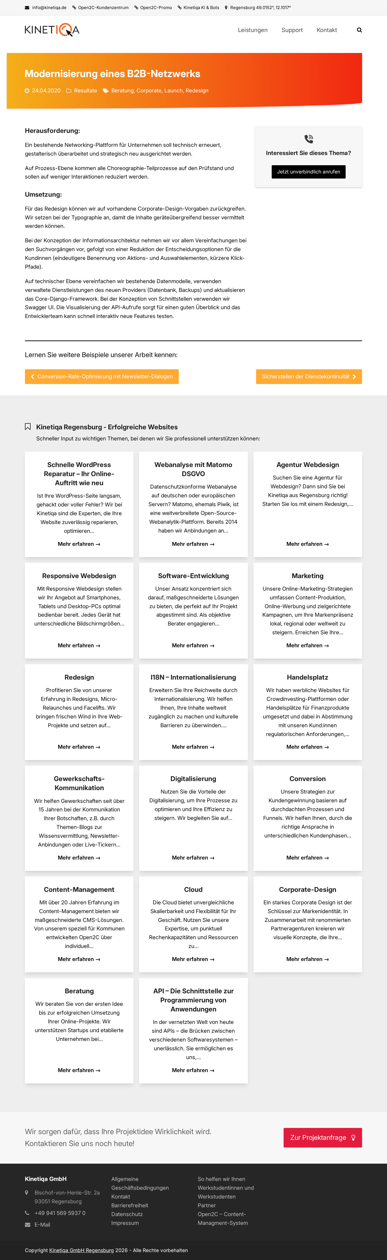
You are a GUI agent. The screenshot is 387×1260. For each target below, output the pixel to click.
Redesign (197, 90)
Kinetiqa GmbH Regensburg (81, 1250)
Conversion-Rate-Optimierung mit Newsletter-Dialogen (105, 376)
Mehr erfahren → (79, 544)
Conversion (308, 779)
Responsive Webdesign (79, 576)
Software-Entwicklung (193, 576)
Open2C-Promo (156, 7)
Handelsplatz (307, 677)
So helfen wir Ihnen (221, 1179)
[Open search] (359, 30)
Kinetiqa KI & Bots (201, 7)
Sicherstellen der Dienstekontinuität (306, 376)
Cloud (193, 889)
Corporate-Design (307, 889)
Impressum (125, 1223)
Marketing (308, 576)
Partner (207, 1205)
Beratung (122, 90)
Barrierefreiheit (129, 1205)
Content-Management (79, 889)
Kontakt (120, 1196)
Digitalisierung (193, 779)
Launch (173, 90)
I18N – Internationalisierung (193, 677)
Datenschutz (127, 1214)
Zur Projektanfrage (318, 1137)
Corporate (149, 90)
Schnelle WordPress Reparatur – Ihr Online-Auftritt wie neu (79, 474)
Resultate (85, 90)
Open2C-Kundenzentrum (103, 7)
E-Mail (42, 1224)
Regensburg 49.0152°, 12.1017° (260, 7)
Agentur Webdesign (308, 465)
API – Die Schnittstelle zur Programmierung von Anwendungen (193, 1000)
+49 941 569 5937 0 (60, 1213)
